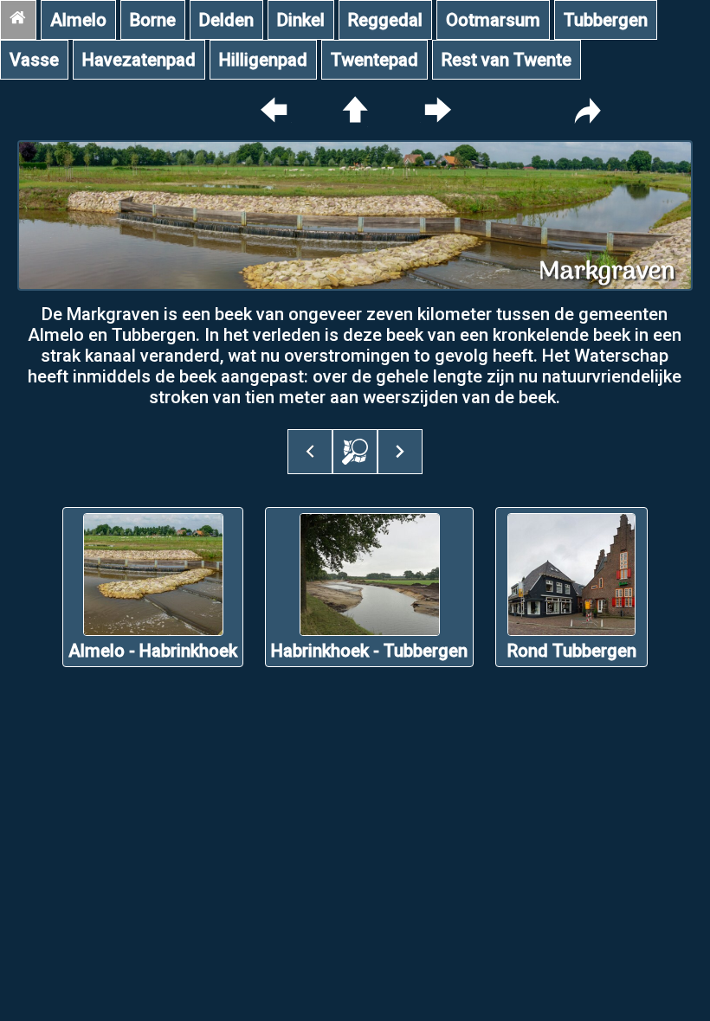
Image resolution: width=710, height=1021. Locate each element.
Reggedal (385, 20)
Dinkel (301, 20)
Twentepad (374, 59)
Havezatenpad (139, 59)
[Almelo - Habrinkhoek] (153, 674)
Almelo (78, 20)
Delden (226, 20)
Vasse (34, 59)
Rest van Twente (506, 59)
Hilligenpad (263, 59)
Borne (153, 20)
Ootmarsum (493, 20)
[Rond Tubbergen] (571, 674)
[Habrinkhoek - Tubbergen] (369, 674)
